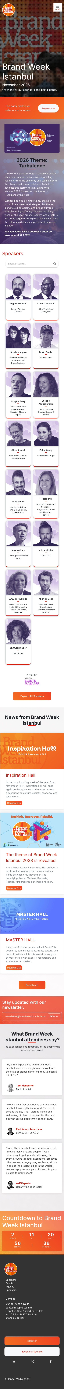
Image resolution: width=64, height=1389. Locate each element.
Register (32, 1340)
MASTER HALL (20, 939)
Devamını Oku (14, 803)
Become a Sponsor (32, 1351)
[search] (54, 263)
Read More (32, 985)
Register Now (48, 108)
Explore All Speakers (32, 696)
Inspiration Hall (20, 775)
